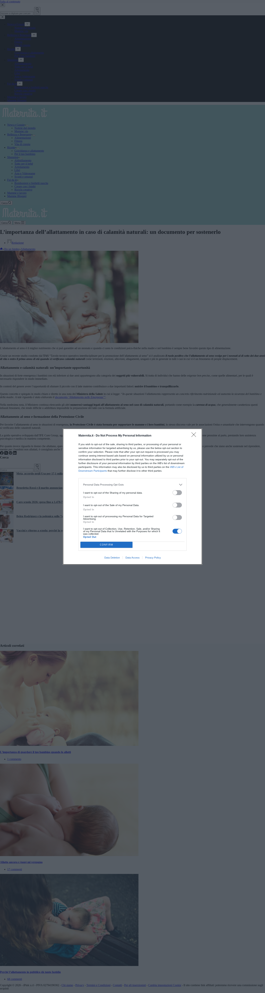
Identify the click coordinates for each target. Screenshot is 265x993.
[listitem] (132, 485)
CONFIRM (106, 544)
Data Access (132, 557)
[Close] (194, 435)
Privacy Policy (153, 557)
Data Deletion (112, 557)
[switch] (177, 492)
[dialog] (132, 496)
